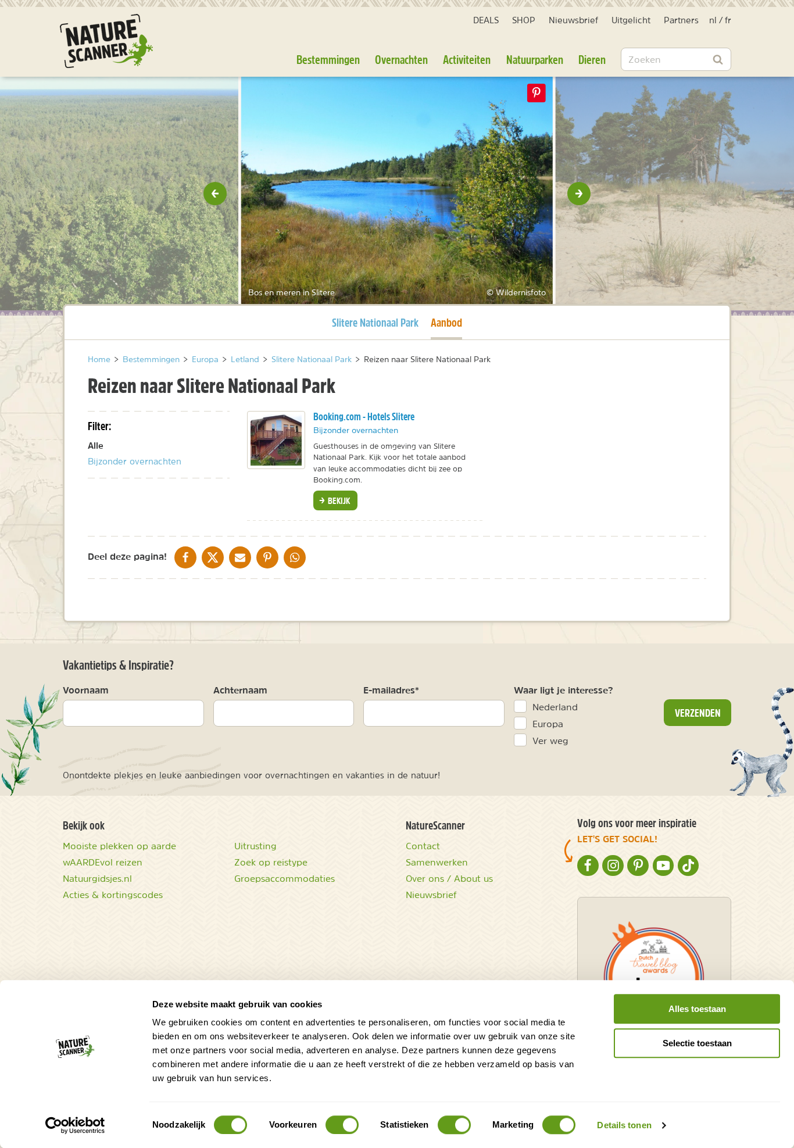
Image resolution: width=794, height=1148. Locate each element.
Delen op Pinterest (536, 93)
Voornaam (86, 690)
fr (728, 20)
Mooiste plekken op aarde (119, 845)
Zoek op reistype (270, 862)
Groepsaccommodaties (284, 878)
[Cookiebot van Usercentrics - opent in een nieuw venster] (75, 1125)
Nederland (555, 706)
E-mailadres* (391, 690)
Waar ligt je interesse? (563, 690)
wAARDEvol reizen (102, 862)
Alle (95, 445)
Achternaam (240, 690)
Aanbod (446, 322)
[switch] (342, 1124)
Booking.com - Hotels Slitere (363, 416)
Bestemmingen (328, 59)
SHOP (523, 20)
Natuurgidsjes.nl (97, 878)
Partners (681, 20)
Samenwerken (437, 862)
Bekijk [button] (338, 500)
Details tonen (624, 1125)
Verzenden (698, 713)
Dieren (592, 59)
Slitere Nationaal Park (375, 322)
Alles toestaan (697, 1009)
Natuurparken (534, 59)
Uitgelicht (630, 20)
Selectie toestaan (697, 1043)
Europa (547, 723)
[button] (215, 193)
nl (713, 20)
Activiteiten (467, 59)
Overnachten (401, 59)
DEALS (486, 20)
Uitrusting (255, 845)
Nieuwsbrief (573, 20)
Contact (423, 845)
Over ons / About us (449, 878)
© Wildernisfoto (201, 292)
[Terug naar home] (106, 41)
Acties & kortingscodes (113, 894)
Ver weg (550, 740)
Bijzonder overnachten (134, 461)
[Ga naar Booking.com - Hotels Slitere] (276, 440)
